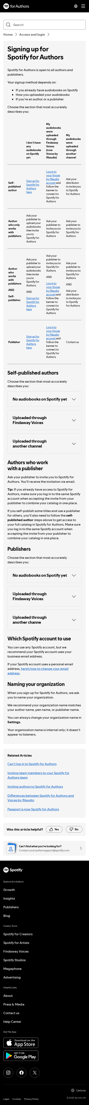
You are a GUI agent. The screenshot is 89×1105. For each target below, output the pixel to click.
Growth (9, 889)
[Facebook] (21, 1073)
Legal (6, 1099)
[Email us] (79, 848)
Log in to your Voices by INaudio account (53, 177)
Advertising (12, 977)
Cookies (16, 1099)
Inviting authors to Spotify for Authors (35, 786)
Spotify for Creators (17, 934)
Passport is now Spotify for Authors (33, 809)
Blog (6, 915)
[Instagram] (8, 1073)
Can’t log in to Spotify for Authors (32, 764)
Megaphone (12, 968)
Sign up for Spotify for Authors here (32, 186)
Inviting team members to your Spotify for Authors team (38, 775)
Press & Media (13, 1004)
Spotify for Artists (16, 942)
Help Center (12, 1021)
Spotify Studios (14, 960)
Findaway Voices (16, 951)
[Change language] (75, 6)
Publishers (11, 907)
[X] (35, 1073)
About (8, 995)
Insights (9, 898)
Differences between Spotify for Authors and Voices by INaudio (40, 797)
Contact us (11, 1013)
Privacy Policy (31, 1099)
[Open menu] (83, 6)
